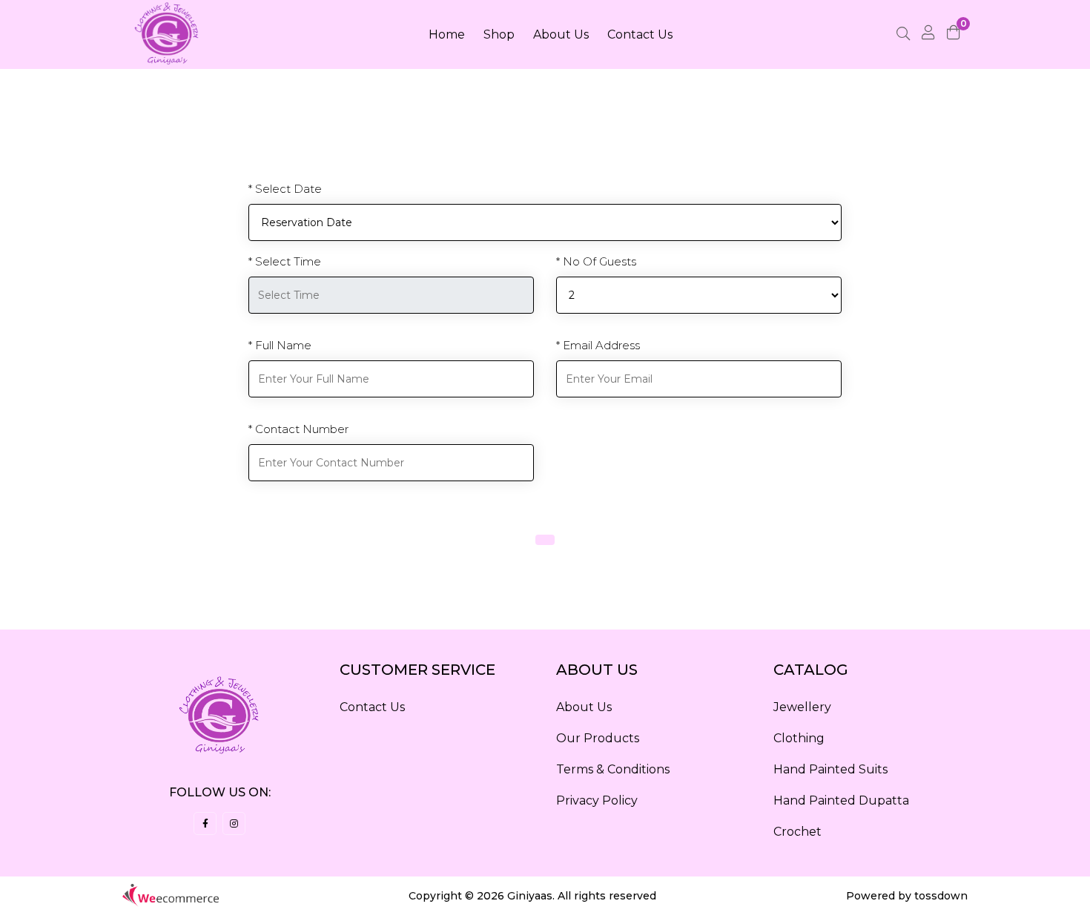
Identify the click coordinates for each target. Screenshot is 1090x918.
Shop (499, 34)
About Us (561, 34)
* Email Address (598, 345)
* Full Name (279, 345)
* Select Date (285, 189)
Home (447, 34)
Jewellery (802, 707)
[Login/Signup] (928, 34)
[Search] (903, 35)
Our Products (597, 738)
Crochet (797, 832)
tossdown (941, 895)
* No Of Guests (596, 261)
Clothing (799, 738)
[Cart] (957, 34)
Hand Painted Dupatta (841, 800)
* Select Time (284, 261)
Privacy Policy (597, 800)
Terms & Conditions (613, 769)
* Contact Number (298, 429)
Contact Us (640, 34)
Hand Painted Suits (830, 769)
